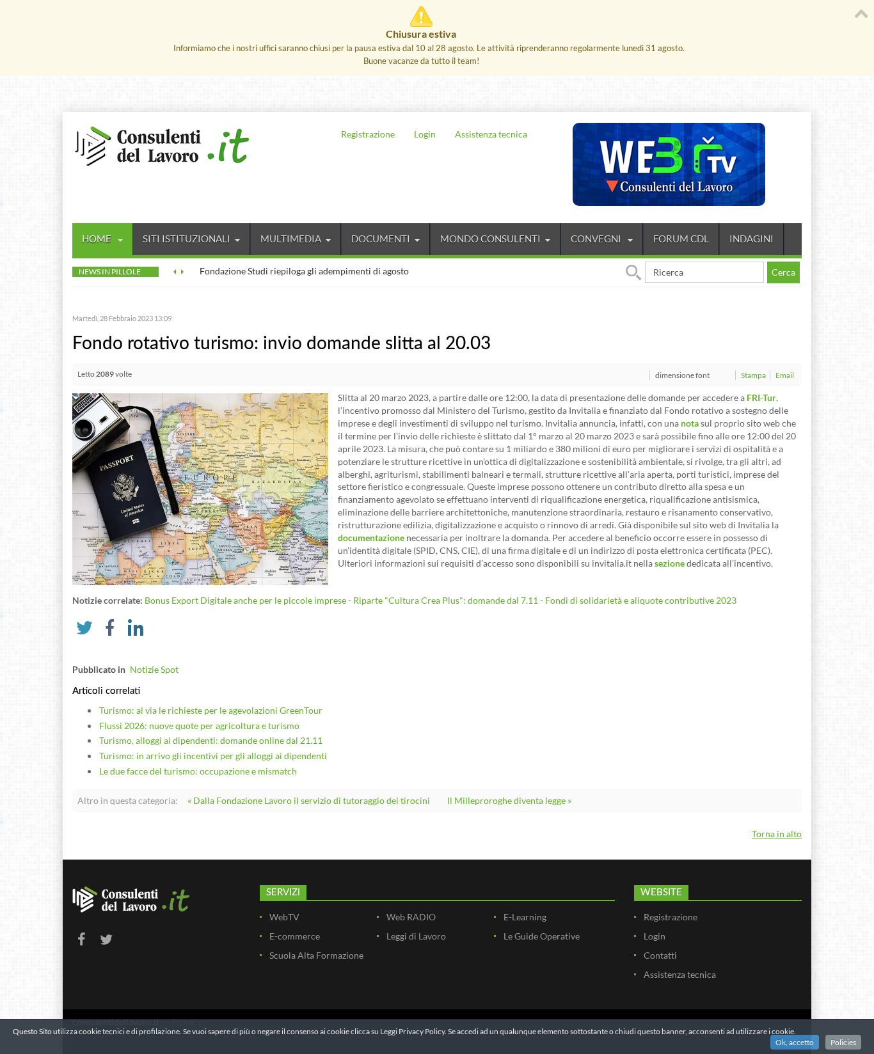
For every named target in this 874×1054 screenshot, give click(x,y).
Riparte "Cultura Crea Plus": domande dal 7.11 (445, 600)
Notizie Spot (154, 669)
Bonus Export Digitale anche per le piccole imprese (245, 600)
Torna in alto (777, 833)
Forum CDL (681, 238)
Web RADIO (411, 916)
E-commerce (294, 936)
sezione (670, 563)
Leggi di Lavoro (416, 936)
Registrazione (368, 134)
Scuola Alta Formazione (316, 955)
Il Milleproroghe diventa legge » (509, 800)
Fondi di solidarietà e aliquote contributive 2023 (640, 600)
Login (425, 134)
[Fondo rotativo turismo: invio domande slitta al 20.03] (200, 488)
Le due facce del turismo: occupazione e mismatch (198, 771)
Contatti (660, 955)
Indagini (751, 238)
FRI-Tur (761, 397)
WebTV (284, 916)
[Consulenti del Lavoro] (161, 145)
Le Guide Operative (542, 936)
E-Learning (525, 916)
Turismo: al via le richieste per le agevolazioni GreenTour (210, 710)
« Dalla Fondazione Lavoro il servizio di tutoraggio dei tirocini (308, 800)
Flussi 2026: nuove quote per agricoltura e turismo (199, 725)
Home (97, 238)
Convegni (597, 238)
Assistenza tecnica (491, 134)
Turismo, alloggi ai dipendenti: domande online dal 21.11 (210, 740)
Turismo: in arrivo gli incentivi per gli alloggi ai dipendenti (213, 755)
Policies (843, 1042)
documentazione (371, 537)
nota (690, 423)
